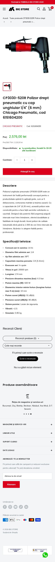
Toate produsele (16, 18)
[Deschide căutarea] (38, 8)
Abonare (11, 484)
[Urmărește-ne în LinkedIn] (26, 507)
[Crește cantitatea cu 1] (32, 160)
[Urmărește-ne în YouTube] (15, 507)
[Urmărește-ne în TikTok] (21, 507)
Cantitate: (7, 160)
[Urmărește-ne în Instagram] (10, 507)
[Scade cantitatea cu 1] (17, 160)
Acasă (5, 18)
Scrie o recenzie (27, 358)
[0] (50, 9)
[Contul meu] (44, 8)
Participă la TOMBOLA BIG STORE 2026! (27, 2)
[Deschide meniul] (4, 9)
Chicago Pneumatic (13, 126)
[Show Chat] (46, 555)
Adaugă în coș (27, 171)
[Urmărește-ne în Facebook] (5, 507)
